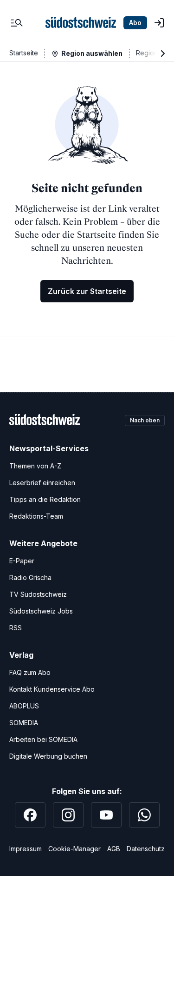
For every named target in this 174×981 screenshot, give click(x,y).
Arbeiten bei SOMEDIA (43, 739)
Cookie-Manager (74, 849)
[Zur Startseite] (80, 23)
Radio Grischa (30, 577)
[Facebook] (30, 815)
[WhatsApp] (144, 815)
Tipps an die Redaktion (45, 499)
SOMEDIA (23, 723)
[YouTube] (106, 815)
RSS (15, 628)
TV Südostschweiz (38, 594)
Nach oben (145, 420)
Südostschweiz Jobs (41, 611)
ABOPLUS (24, 706)
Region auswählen (91, 53)
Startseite (23, 53)
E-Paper (21, 561)
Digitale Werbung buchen (48, 756)
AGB (113, 849)
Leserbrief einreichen (42, 483)
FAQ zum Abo (30, 672)
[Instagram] (68, 815)
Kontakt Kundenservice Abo (52, 689)
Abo (135, 23)
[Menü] (16, 22)
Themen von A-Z (35, 466)
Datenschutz (146, 849)
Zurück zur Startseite (87, 291)
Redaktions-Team (36, 516)
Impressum (25, 849)
